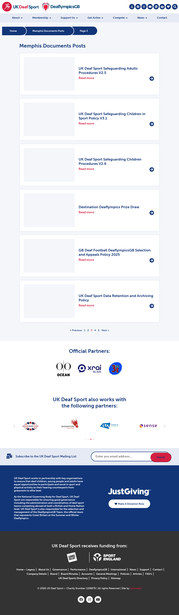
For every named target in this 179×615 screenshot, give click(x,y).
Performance (78, 569)
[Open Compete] (126, 18)
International (118, 569)
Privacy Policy (99, 578)
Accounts (87, 573)
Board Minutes (69, 573)
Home (13, 30)
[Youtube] (150, 6)
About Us (43, 569)
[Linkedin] (156, 6)
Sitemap (116, 578)
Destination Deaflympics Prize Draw (109, 207)
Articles (137, 573)
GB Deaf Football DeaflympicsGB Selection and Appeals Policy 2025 (115, 252)
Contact (157, 569)
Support (144, 569)
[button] (175, 7)
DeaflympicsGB (98, 569)
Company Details (37, 573)
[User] (132, 6)
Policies (124, 573)
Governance (59, 569)
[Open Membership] (50, 18)
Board (53, 573)
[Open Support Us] (77, 18)
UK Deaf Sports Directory (73, 578)
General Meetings (106, 573)
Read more (86, 78)
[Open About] (21, 18)
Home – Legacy (25, 569)
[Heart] (168, 6)
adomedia (136, 588)
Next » (105, 330)
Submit (161, 457)
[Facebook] (138, 6)
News (133, 569)
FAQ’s (148, 573)
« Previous (76, 330)
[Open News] (146, 18)
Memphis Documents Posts (48, 30)
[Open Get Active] (102, 18)
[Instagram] (144, 6)
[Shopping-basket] (162, 6)
